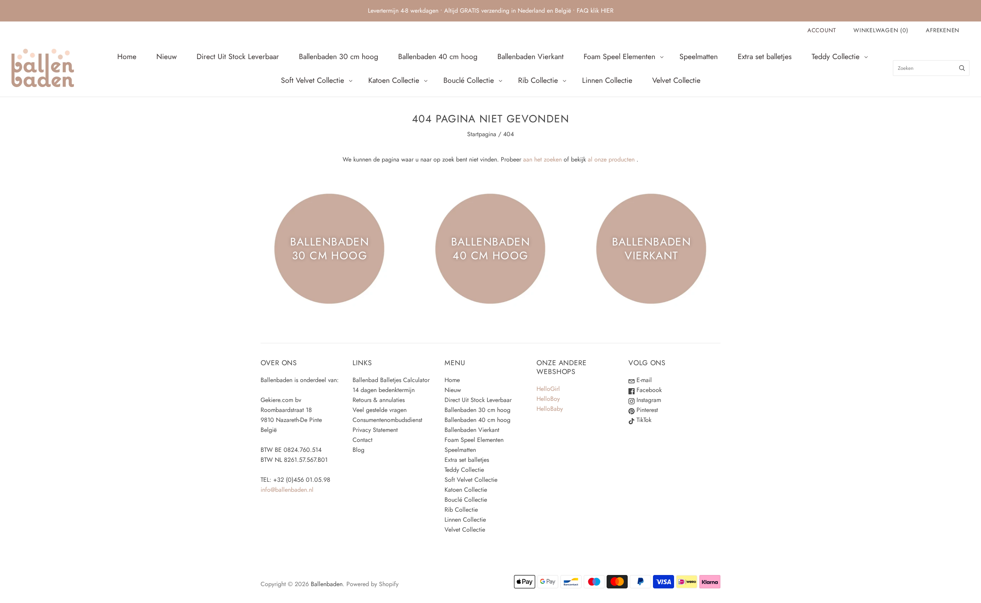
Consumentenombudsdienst (387, 419)
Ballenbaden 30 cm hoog (338, 56)
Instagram (648, 399)
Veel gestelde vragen (380, 409)
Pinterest (646, 409)
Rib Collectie (538, 80)
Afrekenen (943, 30)
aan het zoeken (542, 159)
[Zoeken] (962, 68)
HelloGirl (548, 388)
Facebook (648, 390)
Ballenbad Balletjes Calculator (391, 380)
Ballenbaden (327, 584)
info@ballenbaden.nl (287, 489)
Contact (362, 439)
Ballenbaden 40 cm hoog (437, 56)
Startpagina (481, 134)
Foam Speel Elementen (619, 56)
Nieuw (166, 56)
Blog (358, 449)
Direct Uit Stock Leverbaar (238, 56)
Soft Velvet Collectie (312, 80)
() (880, 30)
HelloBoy (548, 398)
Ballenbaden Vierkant (530, 56)
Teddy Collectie (836, 56)
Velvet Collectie (676, 80)
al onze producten (611, 159)
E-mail (643, 380)
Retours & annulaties (379, 399)
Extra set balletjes (765, 56)
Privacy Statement (375, 429)
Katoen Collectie (393, 80)
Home (126, 56)
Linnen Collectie (607, 80)
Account (821, 30)
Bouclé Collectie (468, 80)
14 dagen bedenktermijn (384, 390)
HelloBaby (549, 408)
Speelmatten (698, 56)
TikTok (643, 419)
